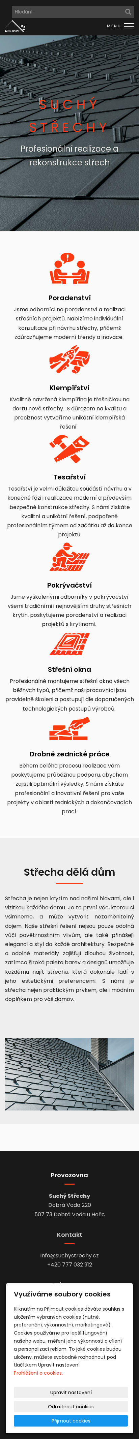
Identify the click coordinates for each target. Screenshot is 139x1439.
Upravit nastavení (71, 1392)
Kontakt (69, 1234)
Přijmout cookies (71, 1420)
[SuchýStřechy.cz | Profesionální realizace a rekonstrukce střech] (15, 26)
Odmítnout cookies (71, 1406)
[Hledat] (128, 12)
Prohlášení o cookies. (38, 1373)
